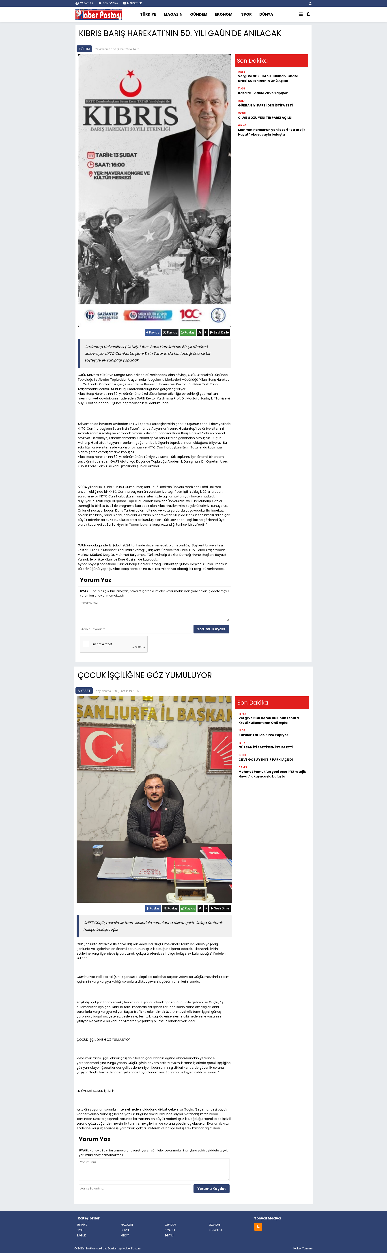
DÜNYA (266, 14)
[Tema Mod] (308, 14)
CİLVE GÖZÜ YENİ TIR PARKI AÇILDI (265, 117)
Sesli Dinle (221, 332)
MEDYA (125, 1235)
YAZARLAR (86, 3)
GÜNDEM (198, 14)
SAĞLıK (81, 1235)
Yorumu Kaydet (211, 629)
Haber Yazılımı (303, 1248)
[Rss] (258, 1226)
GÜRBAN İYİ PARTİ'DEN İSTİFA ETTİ (265, 105)
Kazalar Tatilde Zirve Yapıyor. (263, 93)
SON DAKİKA (110, 3)
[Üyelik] (310, 3)
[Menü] (300, 14)
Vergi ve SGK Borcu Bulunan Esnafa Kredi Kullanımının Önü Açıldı (268, 78)
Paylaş (153, 332)
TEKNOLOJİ (216, 1230)
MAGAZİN (173, 14)
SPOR (246, 14)
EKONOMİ (224, 14)
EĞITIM (84, 49)
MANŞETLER (134, 3)
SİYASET (84, 690)
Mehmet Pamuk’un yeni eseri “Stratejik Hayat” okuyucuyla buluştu (271, 132)
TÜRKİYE (148, 14)
